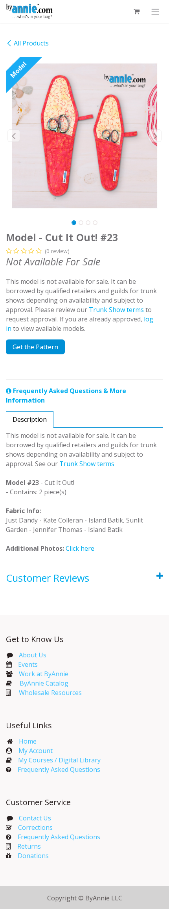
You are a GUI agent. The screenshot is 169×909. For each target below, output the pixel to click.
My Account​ (35, 750)
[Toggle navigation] (155, 11)
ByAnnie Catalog (44, 683)
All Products (31, 43)
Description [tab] (30, 419)
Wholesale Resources (50, 692)
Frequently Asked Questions (59, 769)
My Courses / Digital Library (56, 760)
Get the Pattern (35, 347)
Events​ (28, 664)
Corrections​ (35, 827)
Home (28, 741)
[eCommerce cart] (136, 11)
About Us (32, 655)
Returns (29, 846)
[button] (14, 135)
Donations (33, 855)
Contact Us (34, 818)
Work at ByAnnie (43, 674)
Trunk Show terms (116, 309)
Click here (80, 548)
